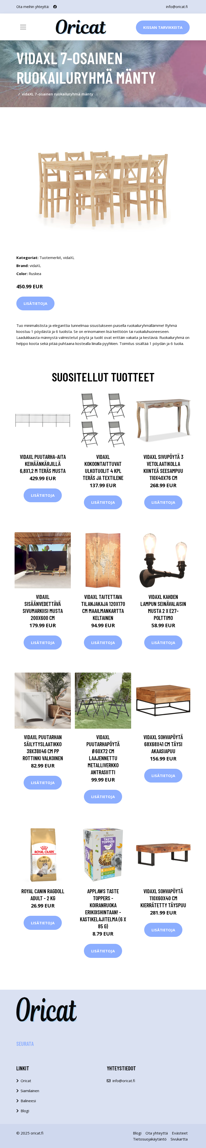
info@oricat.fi (177, 6)
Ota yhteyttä (156, 1132)
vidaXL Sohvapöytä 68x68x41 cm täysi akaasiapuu (163, 744)
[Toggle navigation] (23, 27)
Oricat (26, 1080)
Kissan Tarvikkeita (162, 27)
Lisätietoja (35, 303)
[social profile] (55, 7)
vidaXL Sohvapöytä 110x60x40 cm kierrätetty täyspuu (163, 898)
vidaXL (68, 257)
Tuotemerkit (50, 257)
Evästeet (180, 1132)
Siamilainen (30, 1090)
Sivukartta (179, 1138)
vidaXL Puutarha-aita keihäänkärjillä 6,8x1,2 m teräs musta (43, 463)
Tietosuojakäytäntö (150, 1138)
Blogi (25, 1110)
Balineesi (28, 1100)
